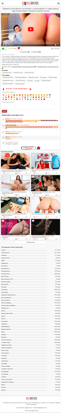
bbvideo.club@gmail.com (26, 407)
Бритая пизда (53, 77)
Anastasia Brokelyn (8, 77)
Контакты (43, 402)
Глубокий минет (46, 80)
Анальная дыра (20, 84)
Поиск (25, 402)
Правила (57, 402)
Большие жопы (7, 72)
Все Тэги (20, 402)
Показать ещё (30, 242)
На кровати (43, 77)
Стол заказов (51, 402)
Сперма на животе (8, 83)
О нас (29, 402)
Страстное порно (20, 80)
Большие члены (18, 72)
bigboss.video (35, 410)
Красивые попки (33, 77)
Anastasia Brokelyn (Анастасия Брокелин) (23, 66)
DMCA (28, 404)
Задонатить (33, 404)
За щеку (37, 80)
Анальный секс (29, 72)
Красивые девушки (21, 77)
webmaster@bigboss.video (40, 407)
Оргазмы (30, 80)
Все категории (13, 402)
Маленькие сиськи (8, 80)
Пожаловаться (36, 402)
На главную (5, 402)
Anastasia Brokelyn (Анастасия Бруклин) (48, 66)
